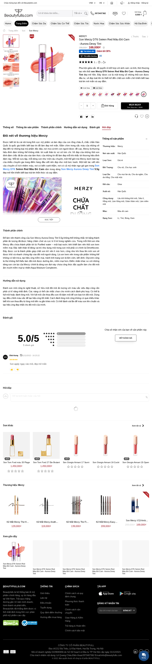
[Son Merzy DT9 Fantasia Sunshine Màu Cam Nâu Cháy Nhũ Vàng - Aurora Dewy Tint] (125, 94)
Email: (98, 655)
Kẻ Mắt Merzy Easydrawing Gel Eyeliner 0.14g (118, 522)
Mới (32, 36)
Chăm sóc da (39, 23)
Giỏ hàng (109, 105)
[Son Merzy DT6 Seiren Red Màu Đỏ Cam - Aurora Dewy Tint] (144, 94)
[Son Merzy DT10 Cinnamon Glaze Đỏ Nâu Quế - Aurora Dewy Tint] (119, 94)
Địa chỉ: (52, 648)
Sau (144, 36)
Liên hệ (43, 598)
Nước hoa (99, 23)
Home (8, 23)
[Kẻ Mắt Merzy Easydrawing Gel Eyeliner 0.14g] (105, 505)
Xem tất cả (136, 426)
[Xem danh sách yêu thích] (142, 116)
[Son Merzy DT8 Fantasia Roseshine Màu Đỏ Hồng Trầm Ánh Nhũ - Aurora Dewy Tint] (131, 94)
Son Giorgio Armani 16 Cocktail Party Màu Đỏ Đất (115, 462)
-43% (72, 36)
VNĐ (91, 3)
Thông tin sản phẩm (27, 127)
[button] (122, 3)
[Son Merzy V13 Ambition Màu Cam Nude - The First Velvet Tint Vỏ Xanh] (135, 504)
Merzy (83, 36)
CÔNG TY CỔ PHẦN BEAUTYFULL (76, 645)
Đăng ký (145, 3)
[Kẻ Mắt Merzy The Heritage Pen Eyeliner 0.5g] (16, 505)
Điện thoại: (77, 655)
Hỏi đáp (106, 127)
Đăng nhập (135, 3)
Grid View (86, 88)
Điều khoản (45, 603)
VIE (100, 3)
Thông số (8, 127)
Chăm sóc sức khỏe (119, 23)
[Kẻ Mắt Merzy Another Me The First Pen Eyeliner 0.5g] (46, 505)
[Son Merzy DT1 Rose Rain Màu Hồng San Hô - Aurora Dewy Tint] (106, 94)
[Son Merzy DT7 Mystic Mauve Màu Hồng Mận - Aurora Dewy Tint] (137, 94)
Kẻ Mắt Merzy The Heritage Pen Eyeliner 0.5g (28, 522)
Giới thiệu (45, 593)
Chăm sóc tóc (81, 23)
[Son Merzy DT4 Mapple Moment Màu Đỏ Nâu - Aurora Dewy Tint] (88, 94)
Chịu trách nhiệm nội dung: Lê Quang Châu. (51, 655)
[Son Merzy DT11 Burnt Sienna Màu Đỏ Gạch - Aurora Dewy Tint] (112, 94)
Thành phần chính (51, 127)
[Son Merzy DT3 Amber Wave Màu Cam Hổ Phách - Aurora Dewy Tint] (94, 94)
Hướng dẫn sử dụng (75, 127)
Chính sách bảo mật (75, 630)
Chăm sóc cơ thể (60, 23)
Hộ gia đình (141, 23)
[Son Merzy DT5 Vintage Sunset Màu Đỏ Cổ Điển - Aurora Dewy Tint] (81, 94)
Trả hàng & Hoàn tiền (75, 625)
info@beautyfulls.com (111, 655)
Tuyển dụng (46, 607)
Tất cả (77, 13)
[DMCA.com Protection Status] (10, 623)
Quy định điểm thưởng (51, 612)
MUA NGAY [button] (135, 105)
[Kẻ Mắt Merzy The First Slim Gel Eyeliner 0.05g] (76, 505)
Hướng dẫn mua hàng (51, 617)
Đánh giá (95, 127)
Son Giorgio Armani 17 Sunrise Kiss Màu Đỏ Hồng (86, 462)
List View (99, 88)
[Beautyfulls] (4, 31)
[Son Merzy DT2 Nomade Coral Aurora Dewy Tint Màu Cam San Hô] (100, 94)
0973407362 (100, 13)
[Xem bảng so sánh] (147, 116)
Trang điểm (21, 23)
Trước (135, 36)
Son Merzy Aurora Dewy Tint (77, 169)
